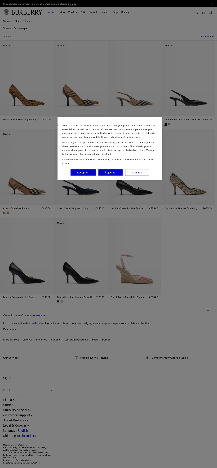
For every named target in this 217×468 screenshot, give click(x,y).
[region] (110, 148)
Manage (137, 172)
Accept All (83, 172)
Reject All (110, 172)
